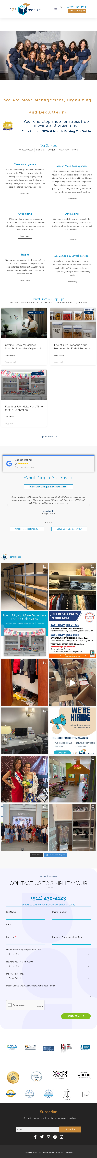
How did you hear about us (19, 962)
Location (10, 937)
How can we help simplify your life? (23, 949)
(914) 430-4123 (48, 898)
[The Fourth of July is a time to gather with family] (24, 634)
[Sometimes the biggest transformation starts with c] (24, 586)
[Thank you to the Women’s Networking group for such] (24, 827)
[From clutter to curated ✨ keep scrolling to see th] (72, 827)
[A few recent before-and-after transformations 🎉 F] (24, 730)
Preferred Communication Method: (68, 937)
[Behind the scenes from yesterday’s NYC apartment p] (72, 682)
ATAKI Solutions (66, 1152)
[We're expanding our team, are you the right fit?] (72, 730)
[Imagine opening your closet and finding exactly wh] (24, 682)
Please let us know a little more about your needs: (31, 986)
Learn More (72, 239)
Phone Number (59, 912)
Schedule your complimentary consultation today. (48, 904)
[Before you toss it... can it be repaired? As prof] (72, 634)
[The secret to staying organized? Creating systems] (72, 586)
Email (9, 924)
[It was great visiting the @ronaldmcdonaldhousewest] (72, 779)
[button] (56, 9)
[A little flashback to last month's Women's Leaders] (24, 779)
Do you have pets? (15, 974)
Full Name (11, 912)
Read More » (10, 355)
